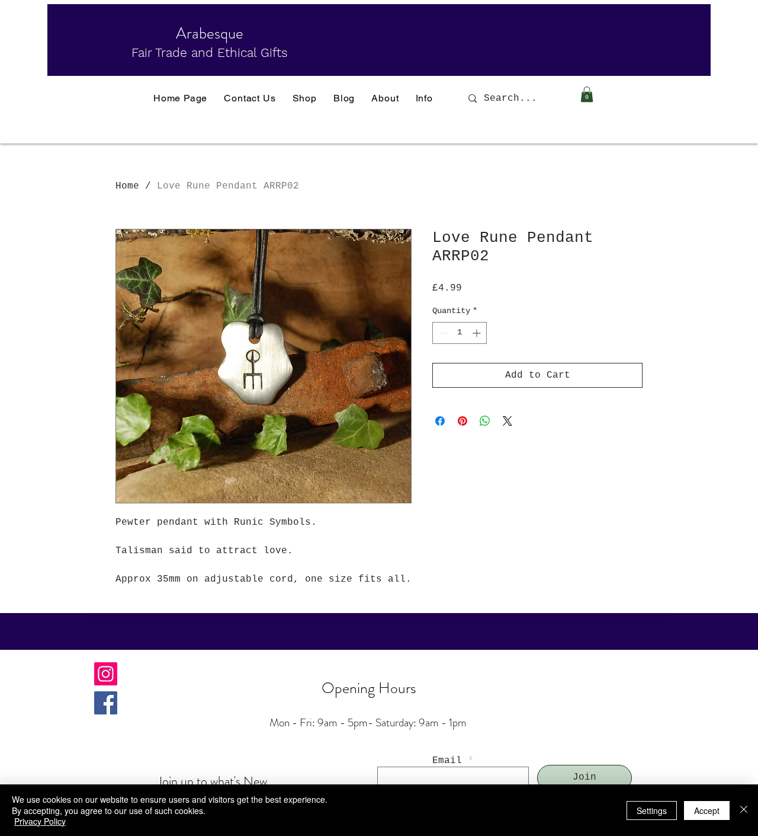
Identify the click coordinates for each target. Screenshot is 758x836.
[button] (586, 94)
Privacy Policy (40, 821)
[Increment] (477, 333)
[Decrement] (441, 333)
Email (447, 760)
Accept (707, 810)
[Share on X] (507, 421)
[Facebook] (105, 702)
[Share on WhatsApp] (485, 421)
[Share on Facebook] (440, 421)
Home (127, 186)
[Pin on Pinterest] (462, 421)
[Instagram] (105, 673)
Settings (652, 810)
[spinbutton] (459, 333)
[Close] (744, 810)
